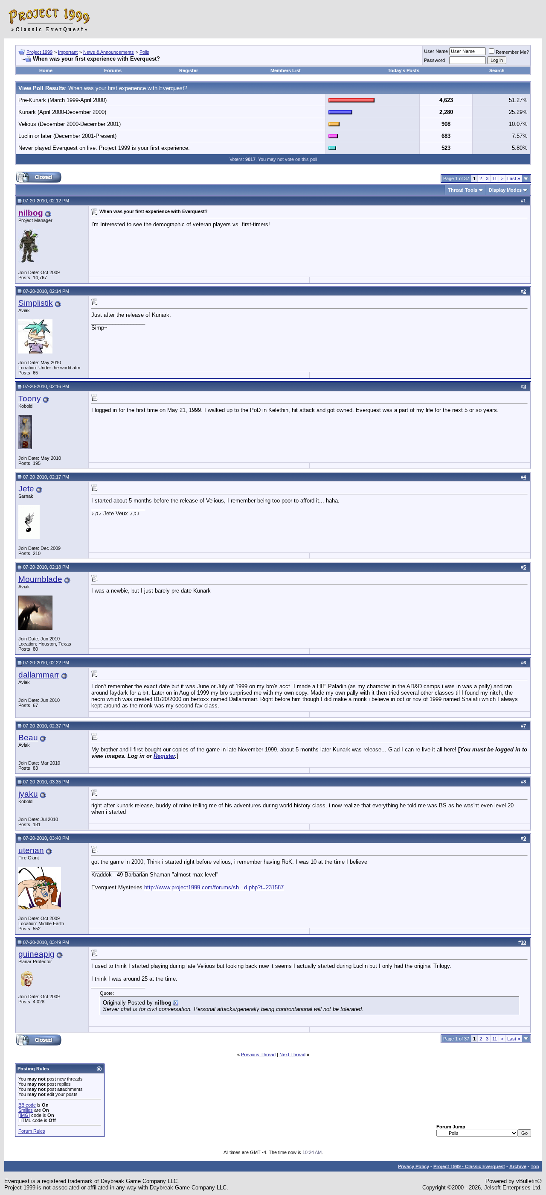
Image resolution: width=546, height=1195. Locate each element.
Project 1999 (39, 52)
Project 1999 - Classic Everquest (469, 1166)
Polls (144, 52)
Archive (517, 1166)
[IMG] (24, 1115)
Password (434, 60)
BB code (27, 1104)
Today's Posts (403, 70)
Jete (26, 488)
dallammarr (38, 674)
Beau (28, 737)
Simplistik (35, 302)
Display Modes (505, 190)
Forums (113, 70)
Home (45, 70)
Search (497, 70)
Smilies (25, 1110)
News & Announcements (108, 52)
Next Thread (292, 1054)
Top (535, 1166)
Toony (29, 398)
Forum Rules (31, 1131)
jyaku (28, 793)
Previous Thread (258, 1054)
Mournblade (40, 579)
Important (68, 52)
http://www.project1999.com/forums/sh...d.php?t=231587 (214, 887)
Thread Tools (462, 190)
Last (513, 178)
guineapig (36, 954)
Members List (285, 70)
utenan (31, 850)
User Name (436, 51)
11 (494, 178)
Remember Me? (512, 52)
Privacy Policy (413, 1166)
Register (188, 70)
